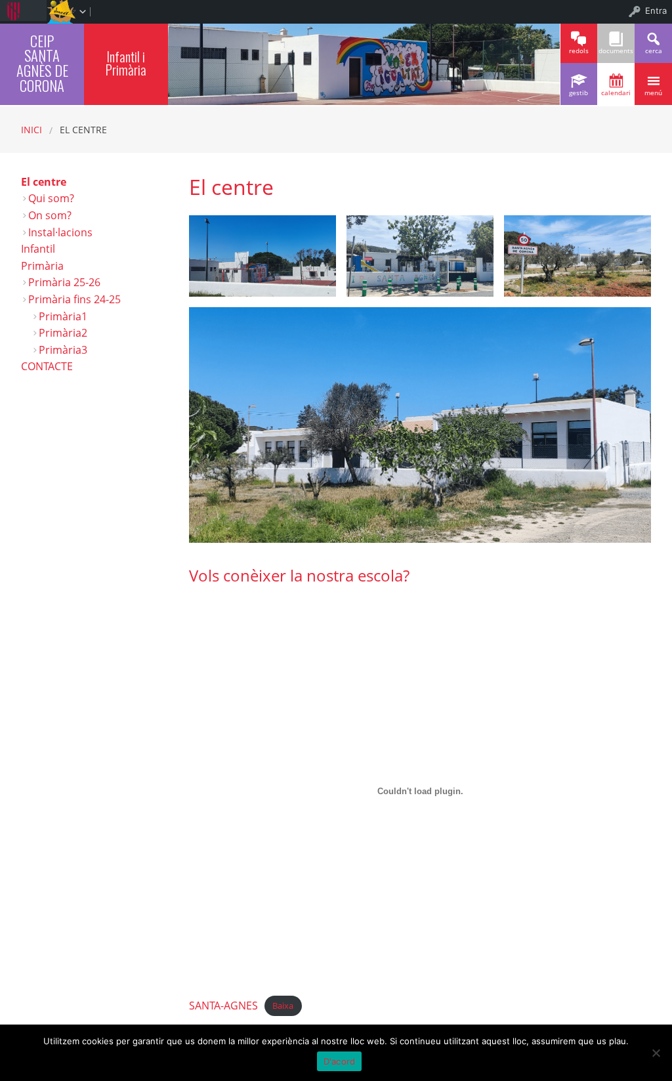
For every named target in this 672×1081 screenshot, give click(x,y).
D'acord (340, 1061)
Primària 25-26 (64, 282)
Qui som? (51, 198)
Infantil (38, 249)
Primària (42, 266)
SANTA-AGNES (223, 1005)
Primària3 (63, 350)
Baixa (282, 1006)
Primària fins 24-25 (74, 299)
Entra (656, 10)
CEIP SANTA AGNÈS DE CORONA (42, 63)
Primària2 (63, 333)
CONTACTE (47, 366)
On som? (50, 215)
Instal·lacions (60, 232)
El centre (43, 182)
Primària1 (63, 316)
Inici (31, 129)
